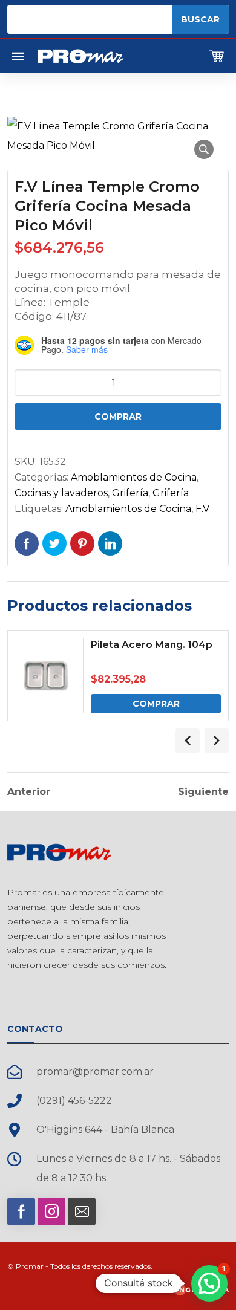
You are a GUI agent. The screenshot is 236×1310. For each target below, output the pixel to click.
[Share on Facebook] (27, 543)
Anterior (28, 792)
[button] (204, 149)
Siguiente (203, 792)
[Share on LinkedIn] (110, 543)
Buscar (200, 19)
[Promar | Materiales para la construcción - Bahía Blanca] (80, 55)
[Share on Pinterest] (82, 543)
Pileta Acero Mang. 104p (151, 644)
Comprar (118, 416)
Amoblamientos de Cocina (134, 477)
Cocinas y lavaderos (61, 493)
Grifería (130, 493)
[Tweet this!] (54, 543)
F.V (202, 508)
